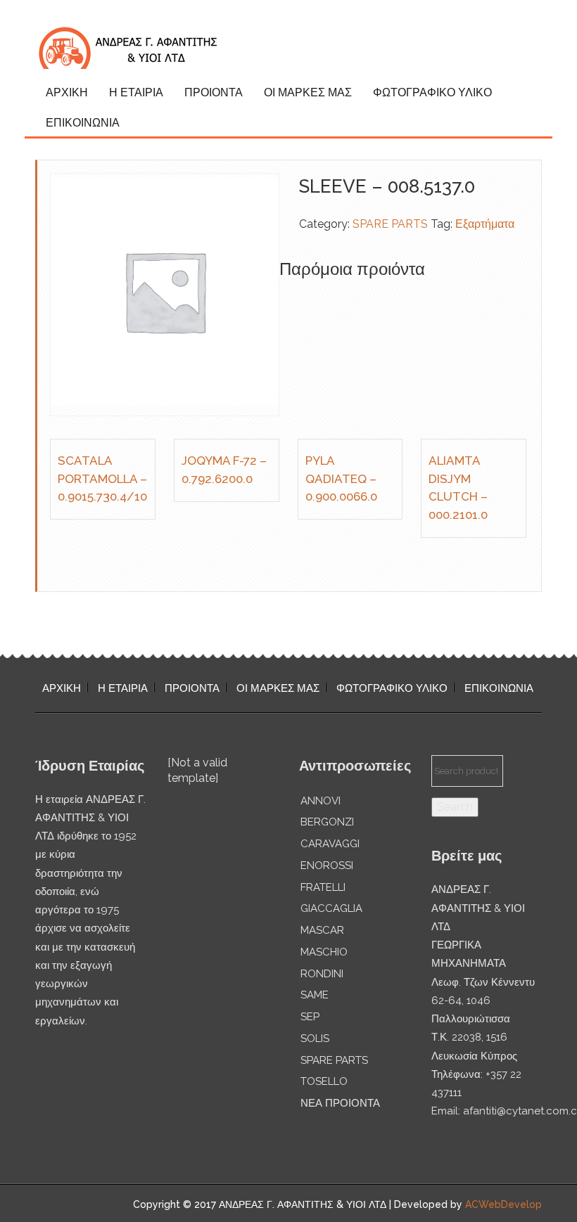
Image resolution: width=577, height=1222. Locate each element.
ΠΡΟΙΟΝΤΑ (213, 92)
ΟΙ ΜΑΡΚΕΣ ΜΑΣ (308, 92)
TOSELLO (324, 1081)
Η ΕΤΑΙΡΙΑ (136, 92)
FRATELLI (322, 887)
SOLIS (314, 1038)
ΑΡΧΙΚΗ (67, 92)
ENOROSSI (326, 865)
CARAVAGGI (330, 843)
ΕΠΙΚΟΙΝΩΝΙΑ (83, 122)
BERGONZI (327, 822)
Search (455, 806)
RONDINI (321, 973)
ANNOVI (320, 801)
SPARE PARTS (390, 224)
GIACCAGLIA (331, 908)
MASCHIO (324, 952)
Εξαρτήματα (484, 224)
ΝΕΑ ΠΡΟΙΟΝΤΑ (340, 1103)
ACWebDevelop (503, 1204)
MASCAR (322, 930)
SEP (309, 1016)
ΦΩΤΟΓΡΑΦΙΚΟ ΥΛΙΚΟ (432, 92)
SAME (314, 995)
